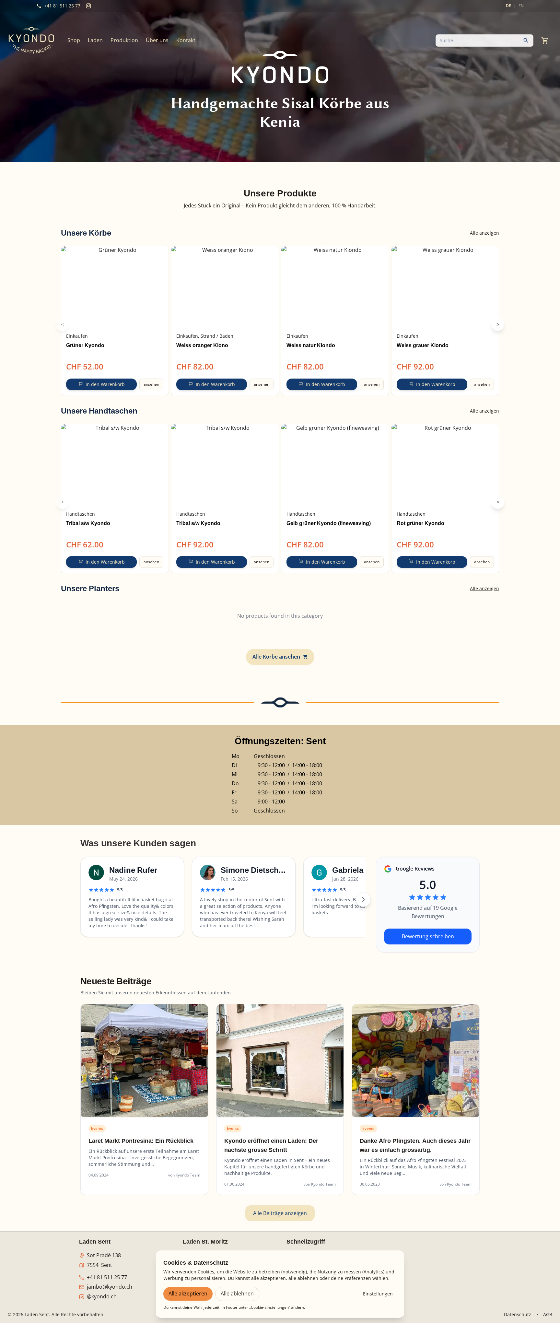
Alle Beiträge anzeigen (280, 1213)
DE (508, 5)
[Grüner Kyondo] (115, 287)
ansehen (151, 384)
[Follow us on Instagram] (88, 6)
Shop (73, 40)
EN (521, 5)
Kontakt (185, 40)
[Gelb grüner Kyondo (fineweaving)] (335, 465)
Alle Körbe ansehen (276, 656)
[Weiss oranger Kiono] (225, 287)
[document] (280, 206)
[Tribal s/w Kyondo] (115, 465)
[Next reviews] (363, 899)
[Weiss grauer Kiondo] (445, 287)
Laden (95, 40)
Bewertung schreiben (428, 936)
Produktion (124, 40)
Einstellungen (378, 1294)
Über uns (157, 40)
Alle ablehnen (237, 1293)
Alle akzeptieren (188, 1293)
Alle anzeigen (484, 233)
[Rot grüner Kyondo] (445, 465)
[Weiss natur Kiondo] (335, 287)
